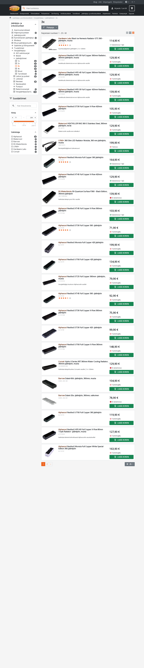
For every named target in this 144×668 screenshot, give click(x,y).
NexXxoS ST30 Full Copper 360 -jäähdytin (80, 225)
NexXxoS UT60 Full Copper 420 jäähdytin (79, 259)
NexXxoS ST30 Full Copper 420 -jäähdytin (80, 327)
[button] (127, 2)
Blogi (95, 2)
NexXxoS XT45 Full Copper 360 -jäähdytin (80, 293)
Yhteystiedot (118, 2)
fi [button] (132, 2)
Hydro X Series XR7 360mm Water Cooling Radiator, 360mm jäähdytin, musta (83, 362)
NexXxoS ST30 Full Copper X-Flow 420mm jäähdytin (80, 107)
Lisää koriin (121, 49)
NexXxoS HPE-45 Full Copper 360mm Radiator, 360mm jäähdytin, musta (82, 73)
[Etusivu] (14, 8)
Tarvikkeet (76, 14)
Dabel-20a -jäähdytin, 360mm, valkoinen (78, 395)
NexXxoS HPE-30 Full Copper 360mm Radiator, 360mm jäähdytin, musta (82, 56)
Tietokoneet (14, 14)
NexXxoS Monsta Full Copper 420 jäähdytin (80, 242)
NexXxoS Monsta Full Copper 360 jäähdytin (80, 157)
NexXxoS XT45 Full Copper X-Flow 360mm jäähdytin (80, 209)
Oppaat (131, 14)
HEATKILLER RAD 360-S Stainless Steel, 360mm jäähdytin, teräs (82, 124)
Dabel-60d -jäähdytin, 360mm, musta (77, 378)
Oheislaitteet (35, 14)
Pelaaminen (45, 14)
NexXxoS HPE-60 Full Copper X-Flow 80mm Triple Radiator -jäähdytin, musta (80, 430)
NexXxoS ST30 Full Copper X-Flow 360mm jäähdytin (80, 311)
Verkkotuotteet (66, 14)
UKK (100, 2)
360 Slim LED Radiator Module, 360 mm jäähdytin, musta (82, 141)
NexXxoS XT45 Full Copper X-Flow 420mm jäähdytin (80, 175)
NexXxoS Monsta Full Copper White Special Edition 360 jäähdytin (80, 447)
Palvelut (115, 14)
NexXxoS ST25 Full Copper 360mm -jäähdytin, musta (81, 277)
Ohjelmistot (106, 14)
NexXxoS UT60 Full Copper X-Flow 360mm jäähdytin (80, 345)
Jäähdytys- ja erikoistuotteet (91, 14)
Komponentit (24, 14)
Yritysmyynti (107, 2)
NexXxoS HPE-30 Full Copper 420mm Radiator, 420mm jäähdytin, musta (82, 90)
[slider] (12, 121)
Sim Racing (55, 14)
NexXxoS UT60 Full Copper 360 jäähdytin (79, 412)
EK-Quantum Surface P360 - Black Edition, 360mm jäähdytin (82, 192)
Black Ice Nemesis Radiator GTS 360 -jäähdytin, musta (80, 39)
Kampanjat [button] (123, 14)
